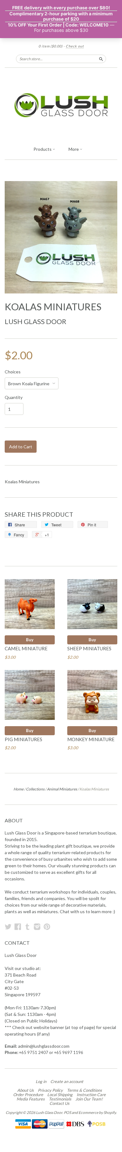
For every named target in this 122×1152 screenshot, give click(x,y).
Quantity (14, 397)
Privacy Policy (50, 1090)
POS (67, 1112)
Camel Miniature (26, 648)
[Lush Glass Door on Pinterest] (46, 926)
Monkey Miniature (90, 739)
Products (43, 149)
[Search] (101, 59)
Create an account (66, 1081)
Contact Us (59, 1103)
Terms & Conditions (84, 1090)
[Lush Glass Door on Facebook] (17, 926)
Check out (75, 46)
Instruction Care (91, 1094)
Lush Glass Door (35, 321)
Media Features (31, 1099)
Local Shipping (60, 1094)
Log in (41, 1081)
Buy (29, 639)
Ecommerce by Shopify (97, 1112)
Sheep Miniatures (89, 648)
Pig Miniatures (23, 739)
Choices (13, 372)
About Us (25, 1090)
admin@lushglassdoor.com (43, 1046)
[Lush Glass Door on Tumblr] (27, 926)
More (74, 149)
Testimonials (60, 1099)
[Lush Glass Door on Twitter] (8, 926)
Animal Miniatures (62, 789)
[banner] (61, 105)
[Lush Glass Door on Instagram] (37, 926)
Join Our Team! (89, 1099)
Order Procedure (28, 1094)
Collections (35, 789)
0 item (50, 46)
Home (18, 789)
